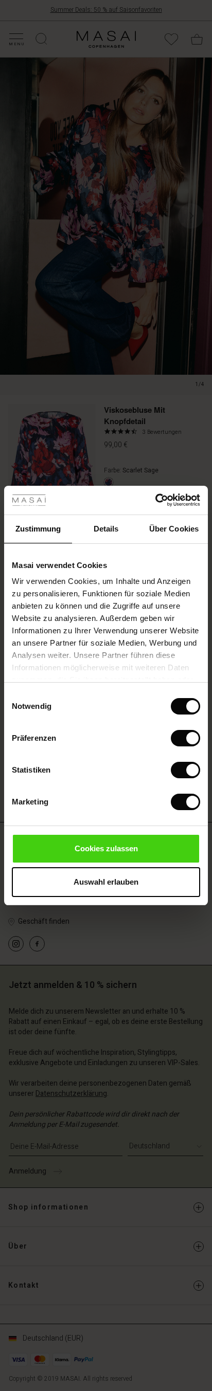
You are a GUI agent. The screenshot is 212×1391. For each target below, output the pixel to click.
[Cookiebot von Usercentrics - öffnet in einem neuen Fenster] (155, 500)
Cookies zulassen (106, 848)
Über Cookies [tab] (174, 528)
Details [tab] (106, 528)
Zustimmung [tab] (38, 528)
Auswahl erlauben (106, 881)
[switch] (185, 738)
